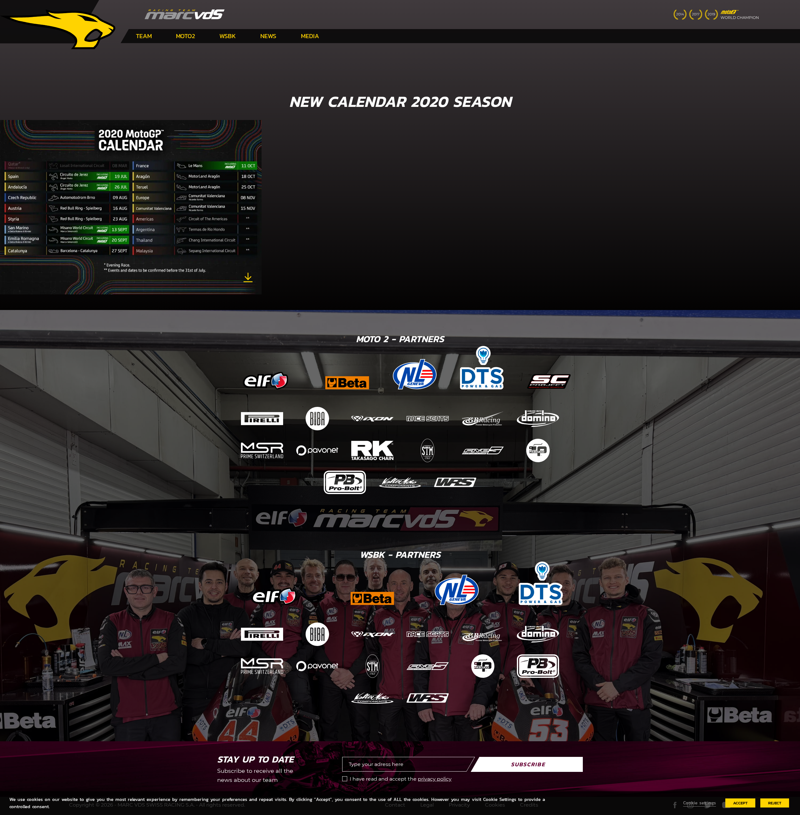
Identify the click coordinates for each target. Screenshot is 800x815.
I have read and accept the (401, 779)
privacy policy (435, 779)
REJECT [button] (774, 803)
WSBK (227, 36)
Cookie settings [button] (699, 802)
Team (144, 36)
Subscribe (528, 764)
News (268, 36)
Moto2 (185, 36)
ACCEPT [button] (740, 803)
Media (310, 36)
